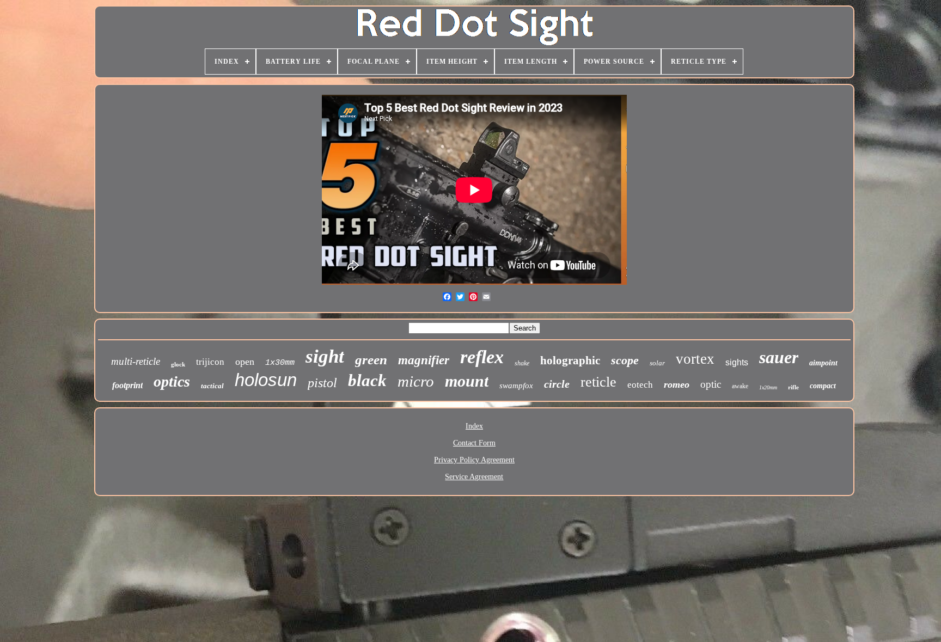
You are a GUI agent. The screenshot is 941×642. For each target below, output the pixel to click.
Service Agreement (474, 477)
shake (522, 363)
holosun (266, 380)
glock (178, 364)
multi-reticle (135, 361)
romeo (676, 384)
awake (740, 386)
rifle (793, 387)
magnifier (423, 360)
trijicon (210, 362)
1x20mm (768, 387)
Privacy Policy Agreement (474, 460)
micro (416, 381)
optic (710, 384)
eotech (640, 385)
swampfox (516, 385)
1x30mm (280, 363)
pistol (322, 383)
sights (736, 362)
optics (172, 381)
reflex (482, 357)
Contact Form (474, 443)
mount (466, 381)
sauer (778, 357)
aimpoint (823, 363)
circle (557, 384)
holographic (570, 360)
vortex (695, 359)
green (371, 359)
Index (474, 426)
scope (625, 360)
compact (823, 386)
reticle (598, 382)
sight (324, 356)
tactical (212, 386)
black (367, 380)
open (244, 361)
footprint (127, 385)
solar (657, 363)
